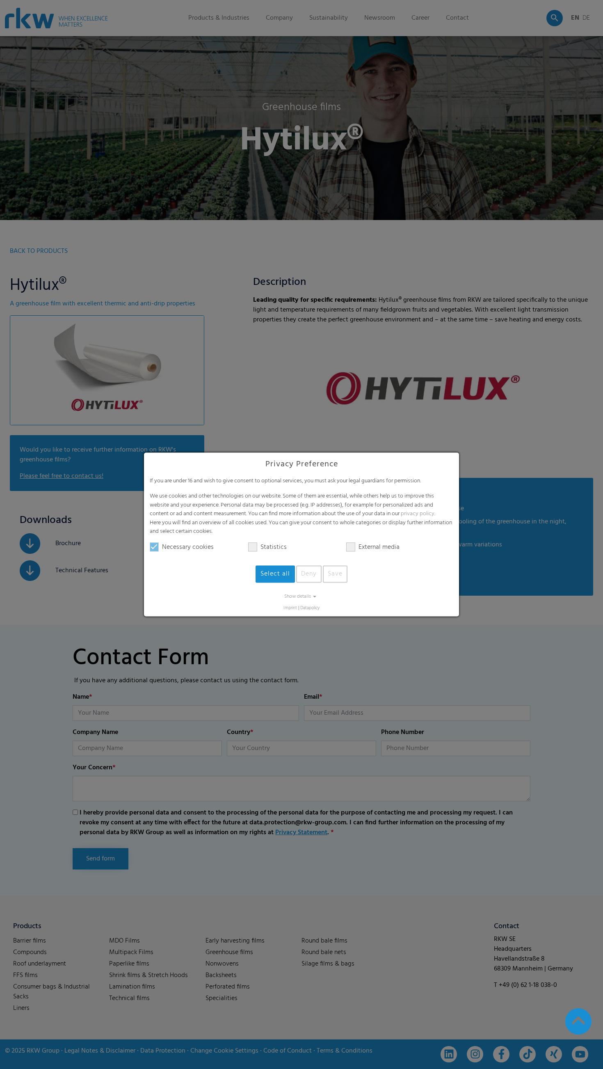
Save (335, 574)
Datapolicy (310, 608)
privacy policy (417, 514)
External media (379, 547)
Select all (275, 574)
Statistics (273, 547)
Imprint (290, 608)
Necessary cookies (188, 547)
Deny (309, 574)
